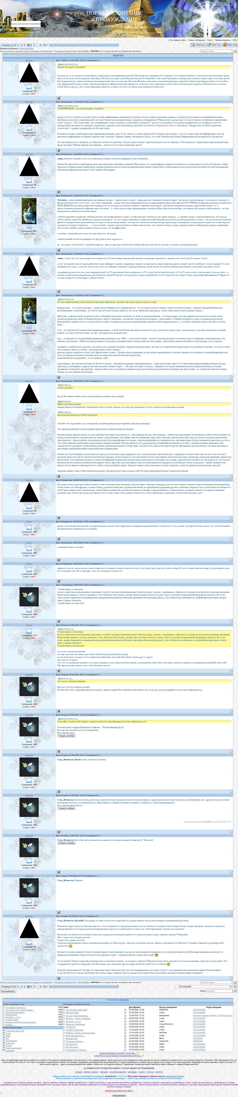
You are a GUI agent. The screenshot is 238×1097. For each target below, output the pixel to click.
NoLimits (29, 60)
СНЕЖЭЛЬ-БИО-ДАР (14, 1031)
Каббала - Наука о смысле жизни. (80, 1033)
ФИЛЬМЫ (132, 1072)
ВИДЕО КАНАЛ (91, 1072)
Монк (161, 1038)
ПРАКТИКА (198, 1038)
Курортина (10, 1043)
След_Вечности (166, 1024)
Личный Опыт (72, 1039)
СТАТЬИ (150, 1072)
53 (99, 625)
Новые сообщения (196, 40)
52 (103, 585)
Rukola (8, 1046)
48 (103, 480)
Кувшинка (9, 1050)
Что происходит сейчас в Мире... (19, 1010)
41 (99, 60)
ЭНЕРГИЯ (94, 51)
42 (103, 102)
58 (99, 836)
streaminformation (26, 48)
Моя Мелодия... (72, 1047)
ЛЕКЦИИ (104, 1072)
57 (99, 795)
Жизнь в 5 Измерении (75, 1024)
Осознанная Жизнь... (75, 1041)
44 (103, 196)
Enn (7, 1038)
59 (98, 876)
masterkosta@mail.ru (174, 1076)
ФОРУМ (159, 1072)
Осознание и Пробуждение (65, 51)
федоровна (164, 1015)
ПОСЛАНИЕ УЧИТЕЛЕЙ (76, 1010)
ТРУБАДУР (70, 1027)
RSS (235, 40)
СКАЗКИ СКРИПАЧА (74, 1030)
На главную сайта (178, 40)
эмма (7, 1036)
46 (103, 295)
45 (103, 254)
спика (29, 196)
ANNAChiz (163, 1010)
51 (103, 564)
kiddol (161, 1044)
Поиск (210, 40)
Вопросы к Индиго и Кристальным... (21, 1022)
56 (99, 755)
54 (99, 675)
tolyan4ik (29, 585)
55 (99, 715)
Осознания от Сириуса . (16, 1008)
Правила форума (222, 40)
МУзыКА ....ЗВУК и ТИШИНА (78, 1019)
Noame (29, 522)
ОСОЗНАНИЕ (83, 51)
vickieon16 (163, 1041)
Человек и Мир (11, 1020)
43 (103, 154)
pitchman (163, 1032)
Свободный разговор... (15, 1012)
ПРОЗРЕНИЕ (11, 1015)
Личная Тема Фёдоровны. (77, 1016)
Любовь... (9, 1025)
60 (99, 916)
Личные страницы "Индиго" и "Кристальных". (213, 1015)
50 (103, 543)
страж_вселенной (13, 1048)
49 (103, 522)
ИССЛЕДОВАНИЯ (117, 1072)
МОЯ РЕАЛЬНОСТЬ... (75, 1036)
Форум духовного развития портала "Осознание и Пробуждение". (26, 51)
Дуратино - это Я (12, 1017)
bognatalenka (11, 1041)
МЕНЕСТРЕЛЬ (72, 1013)
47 (103, 381)
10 (44, 45)
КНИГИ (141, 1072)
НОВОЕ (78, 1072)
